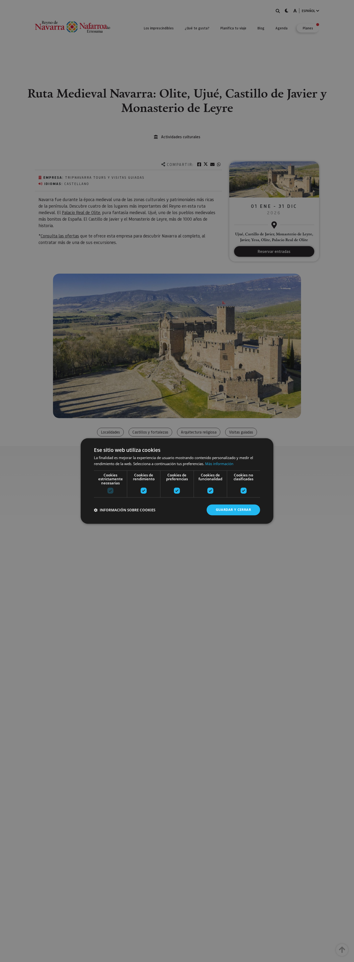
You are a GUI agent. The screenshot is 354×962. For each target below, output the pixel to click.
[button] (124, 510)
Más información (219, 463)
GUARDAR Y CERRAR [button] (233, 509)
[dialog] (177, 481)
